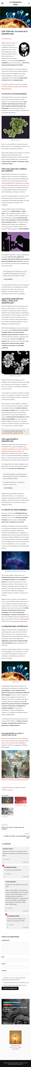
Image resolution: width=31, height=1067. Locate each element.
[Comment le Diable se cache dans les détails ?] (7, 811)
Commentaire (6, 940)
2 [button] (4, 1023)
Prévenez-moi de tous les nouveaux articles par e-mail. (15, 985)
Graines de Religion (7, 1004)
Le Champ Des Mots (15, 3)
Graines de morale (7, 1002)
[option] (15, 1011)
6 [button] (9, 1023)
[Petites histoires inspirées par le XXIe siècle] (7, 800)
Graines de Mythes (16, 1002)
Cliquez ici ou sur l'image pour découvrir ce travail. (15, 779)
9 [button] (13, 1023)
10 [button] (14, 1023)
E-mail (4, 963)
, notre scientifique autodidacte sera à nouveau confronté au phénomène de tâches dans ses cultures (15, 449)
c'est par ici (10, 790)
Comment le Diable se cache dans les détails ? (7, 816)
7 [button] (10, 1023)
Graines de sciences (17, 1004)
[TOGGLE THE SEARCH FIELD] (28, 3)
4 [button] (6, 1023)
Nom (3, 957)
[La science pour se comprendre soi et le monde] (21, 800)
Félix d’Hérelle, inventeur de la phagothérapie (14, 32)
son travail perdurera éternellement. (18, 621)
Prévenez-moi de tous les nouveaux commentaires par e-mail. (16, 982)
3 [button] (5, 1023)
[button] (26, 1022)
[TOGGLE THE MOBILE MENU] (2, 3)
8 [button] (11, 1023)
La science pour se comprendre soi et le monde (20, 805)
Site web (4, 970)
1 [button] (3, 1023)
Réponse (26, 862)
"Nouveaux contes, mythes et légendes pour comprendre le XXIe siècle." (15, 740)
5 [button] (8, 1023)
